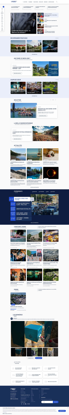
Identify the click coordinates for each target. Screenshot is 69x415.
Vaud (31, 390)
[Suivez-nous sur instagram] (23, 404)
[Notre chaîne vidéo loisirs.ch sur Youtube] (25, 404)
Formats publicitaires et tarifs (25, 396)
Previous (50, 100)
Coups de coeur (51, 1)
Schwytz (32, 400)
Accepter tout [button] (62, 410)
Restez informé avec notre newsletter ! (46, 399)
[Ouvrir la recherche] (57, 2)
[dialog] (34, 411)
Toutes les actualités (34, 187)
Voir (32, 199)
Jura (31, 396)
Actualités (41, 1)
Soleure (32, 399)
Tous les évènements (34, 222)
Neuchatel (32, 395)
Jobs (42, 395)
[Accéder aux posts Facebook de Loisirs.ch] (21, 404)
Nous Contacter (23, 391)
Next (55, 100)
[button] (30, 413)
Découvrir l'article (17, 73)
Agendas (30, 1)
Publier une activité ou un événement (23, 398)
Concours (45, 1)
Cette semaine (41, 191)
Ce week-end (34, 191)
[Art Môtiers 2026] (34, 334)
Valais (32, 391)
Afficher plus (34, 54)
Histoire (42, 390)
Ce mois (47, 191)
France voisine (33, 401)
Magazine (42, 394)
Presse (42, 391)
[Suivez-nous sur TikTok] (27, 404)
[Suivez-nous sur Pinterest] (29, 404)
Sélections (36, 1)
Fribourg (32, 394)
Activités (25, 1)
